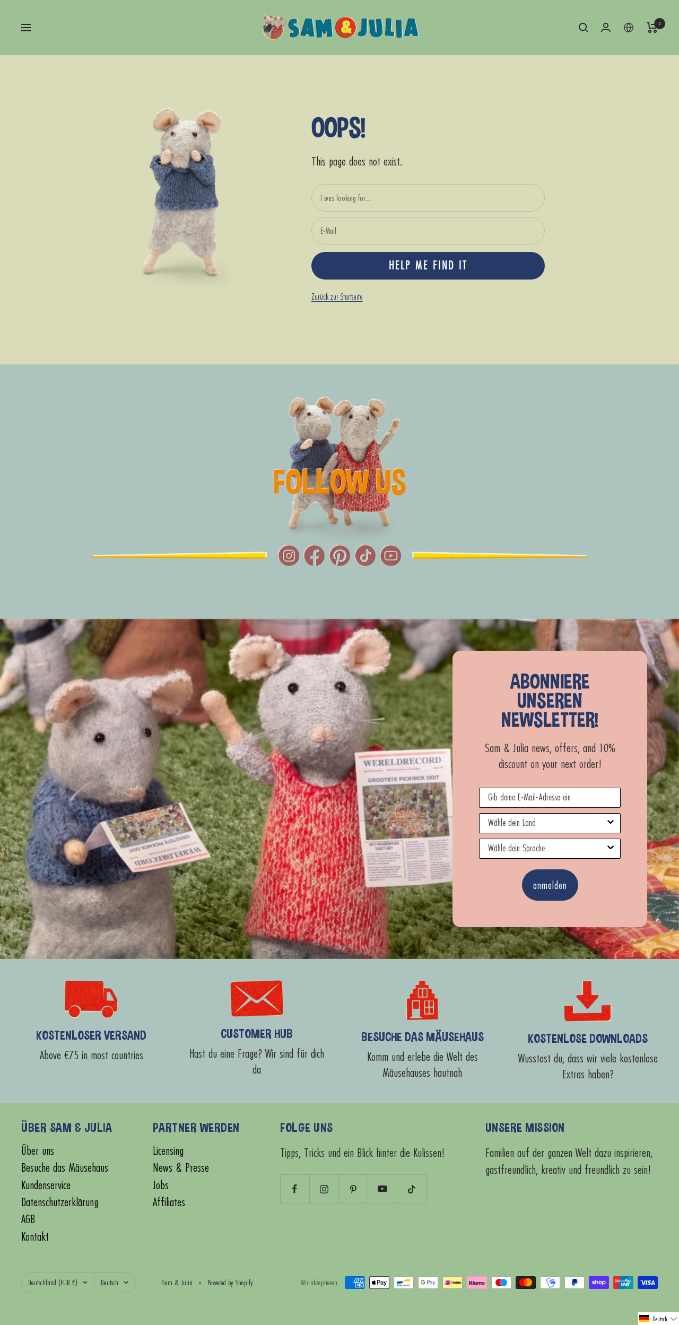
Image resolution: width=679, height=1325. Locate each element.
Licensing (168, 1150)
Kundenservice (46, 1185)
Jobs (161, 1185)
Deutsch (109, 1282)
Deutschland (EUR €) (52, 1282)
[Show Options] (610, 823)
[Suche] (583, 27)
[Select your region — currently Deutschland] (628, 27)
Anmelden (550, 885)
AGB (28, 1219)
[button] (658, 1318)
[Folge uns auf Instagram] (323, 1189)
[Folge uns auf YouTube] (382, 1189)
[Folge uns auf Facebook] (294, 1189)
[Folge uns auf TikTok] (411, 1189)
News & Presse (181, 1167)
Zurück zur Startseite (337, 296)
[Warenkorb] (652, 27)
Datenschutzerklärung (59, 1202)
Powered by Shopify (230, 1282)
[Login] (606, 27)
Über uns (37, 1150)
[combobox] (546, 823)
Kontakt (35, 1236)
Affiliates (169, 1202)
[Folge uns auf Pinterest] (353, 1189)
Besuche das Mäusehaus (64, 1167)
